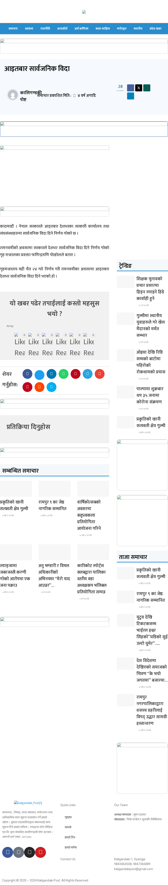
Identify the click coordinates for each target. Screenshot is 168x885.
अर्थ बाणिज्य (81, 28)
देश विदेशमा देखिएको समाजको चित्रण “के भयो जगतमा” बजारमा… (152, 670)
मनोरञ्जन (121, 28)
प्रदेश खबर (155, 28)
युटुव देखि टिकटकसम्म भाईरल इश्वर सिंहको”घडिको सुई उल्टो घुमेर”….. (152, 630)
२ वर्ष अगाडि (45, 592)
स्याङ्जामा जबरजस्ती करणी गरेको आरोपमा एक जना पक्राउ (15, 575)
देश (5, 493)
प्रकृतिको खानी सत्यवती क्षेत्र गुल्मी (14, 505)
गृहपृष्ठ (68, 817)
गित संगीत (47, 556)
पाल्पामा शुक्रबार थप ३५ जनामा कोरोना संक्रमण (149, 395)
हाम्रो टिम (70, 837)
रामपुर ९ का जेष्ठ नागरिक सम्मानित (52, 505)
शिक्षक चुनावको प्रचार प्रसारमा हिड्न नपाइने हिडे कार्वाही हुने (150, 288)
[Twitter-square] (18, 852)
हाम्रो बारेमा (71, 847)
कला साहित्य (103, 28)
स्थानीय (138, 28)
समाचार (13, 28)
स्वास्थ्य (29, 28)
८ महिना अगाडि (8, 592)
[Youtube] (40, 852)
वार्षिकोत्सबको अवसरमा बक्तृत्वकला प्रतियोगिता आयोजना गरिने (89, 515)
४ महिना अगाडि (144, 687)
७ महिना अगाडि (85, 535)
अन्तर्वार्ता (62, 28)
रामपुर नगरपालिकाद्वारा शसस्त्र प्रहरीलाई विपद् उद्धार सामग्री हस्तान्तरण (151, 710)
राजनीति (45, 28)
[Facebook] (7, 852)
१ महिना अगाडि (8, 515)
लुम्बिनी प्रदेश (48, 493)
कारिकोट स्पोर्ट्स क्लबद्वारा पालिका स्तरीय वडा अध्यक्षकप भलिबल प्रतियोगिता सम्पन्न (92, 579)
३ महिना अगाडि (46, 515)
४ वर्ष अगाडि (143, 305)
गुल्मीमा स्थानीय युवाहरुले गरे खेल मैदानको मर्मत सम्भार (150, 325)
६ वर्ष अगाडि (143, 342)
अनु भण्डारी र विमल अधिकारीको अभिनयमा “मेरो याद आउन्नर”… (54, 575)
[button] (27, 374)
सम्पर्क (68, 827)
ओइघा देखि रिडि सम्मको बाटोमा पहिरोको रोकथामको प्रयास (150, 362)
